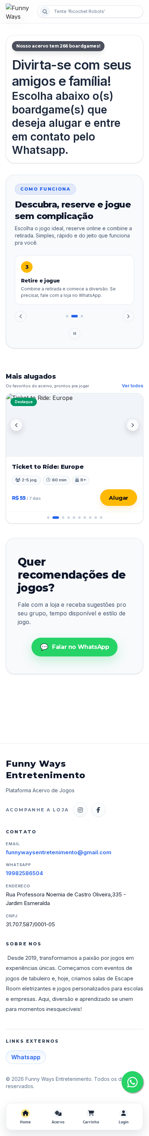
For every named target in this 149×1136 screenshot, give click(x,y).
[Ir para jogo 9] (95, 517)
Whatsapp (26, 1057)
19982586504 (24, 873)
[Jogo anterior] (16, 425)
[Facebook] (98, 810)
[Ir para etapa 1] (67, 316)
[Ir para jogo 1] (48, 517)
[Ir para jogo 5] (74, 517)
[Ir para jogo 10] (101, 517)
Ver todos (132, 385)
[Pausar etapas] (74, 333)
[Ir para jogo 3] (61, 517)
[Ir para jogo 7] (85, 517)
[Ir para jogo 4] (68, 517)
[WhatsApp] (132, 1082)
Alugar (118, 497)
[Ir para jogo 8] (90, 517)
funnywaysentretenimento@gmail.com (58, 852)
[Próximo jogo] (133, 425)
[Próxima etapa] (128, 316)
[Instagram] (80, 810)
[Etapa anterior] (20, 316)
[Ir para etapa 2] (72, 316)
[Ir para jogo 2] (53, 517)
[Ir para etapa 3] (80, 316)
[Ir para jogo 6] (79, 517)
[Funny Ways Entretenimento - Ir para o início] (19, 11)
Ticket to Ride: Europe (48, 466)
